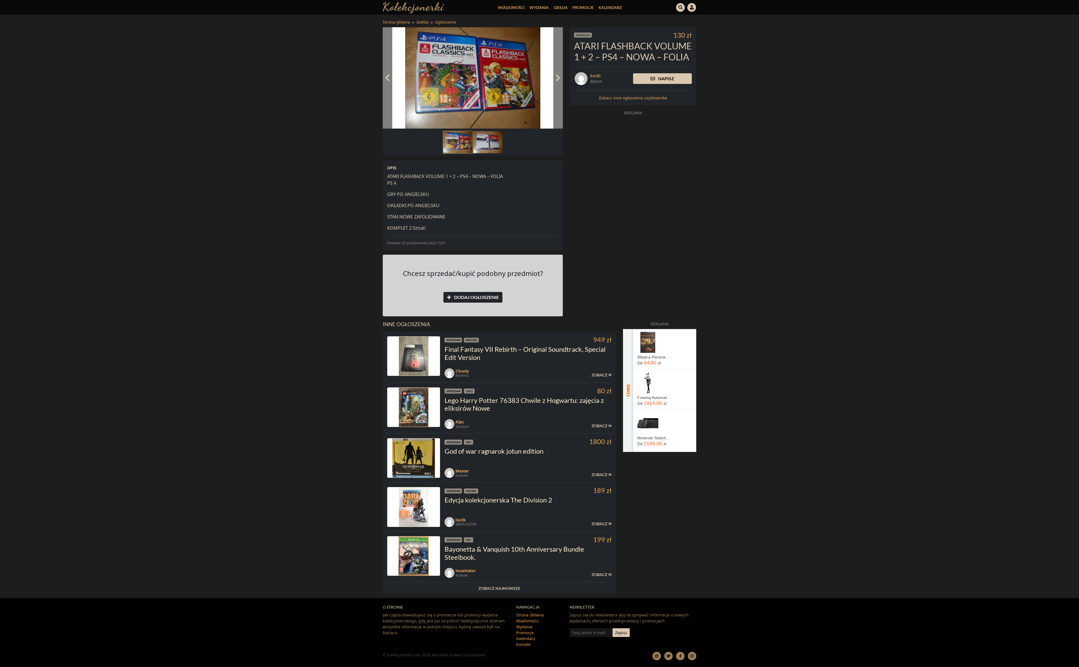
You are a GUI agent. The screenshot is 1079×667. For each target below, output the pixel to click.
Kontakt (523, 644)
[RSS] (656, 656)
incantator (465, 570)
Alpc (459, 421)
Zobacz (599, 375)
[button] (680, 7)
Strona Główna (530, 615)
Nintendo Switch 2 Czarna (654, 438)
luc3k (460, 519)
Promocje (583, 7)
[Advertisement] (633, 157)
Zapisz (621, 632)
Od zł (649, 363)
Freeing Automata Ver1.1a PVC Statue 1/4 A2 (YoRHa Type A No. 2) (654, 397)
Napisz (665, 78)
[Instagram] (692, 656)
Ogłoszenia (445, 22)
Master (462, 471)
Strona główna (396, 22)
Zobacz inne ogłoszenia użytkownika (633, 97)
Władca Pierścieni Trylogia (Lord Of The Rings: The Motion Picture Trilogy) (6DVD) (654, 357)
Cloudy (462, 371)
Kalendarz (610, 7)
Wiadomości (511, 7)
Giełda (561, 7)
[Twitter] (668, 656)
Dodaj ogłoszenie (476, 297)
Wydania (539, 7)
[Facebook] (680, 656)
